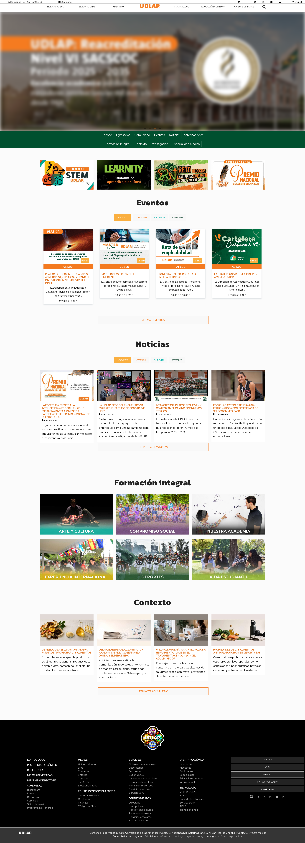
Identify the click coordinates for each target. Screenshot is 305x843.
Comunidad (142, 135)
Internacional (187, 781)
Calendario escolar (89, 795)
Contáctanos (267, 789)
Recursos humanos (140, 813)
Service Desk (187, 802)
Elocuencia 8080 (87, 785)
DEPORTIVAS (177, 360)
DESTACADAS (122, 360)
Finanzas (83, 802)
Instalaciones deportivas (143, 778)
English (298, 2)
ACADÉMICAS (141, 360)
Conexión (83, 778)
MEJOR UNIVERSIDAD (40, 775)
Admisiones (267, 760)
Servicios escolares (140, 816)
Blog (80, 767)
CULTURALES (159, 217)
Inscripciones (137, 806)
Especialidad (187, 774)
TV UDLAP (84, 781)
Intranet (31, 793)
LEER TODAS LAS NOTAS (153, 447)
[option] (152, 71)
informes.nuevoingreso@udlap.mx (180, 836)
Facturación (135, 771)
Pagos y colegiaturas (141, 809)
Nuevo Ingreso (55, 6)
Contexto (141, 144)
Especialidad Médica (186, 144)
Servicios (32, 800)
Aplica (267, 767)
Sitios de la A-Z (36, 804)
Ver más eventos (153, 319)
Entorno (82, 774)
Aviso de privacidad (232, 836)
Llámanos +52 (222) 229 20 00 (27, 2)
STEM (183, 795)
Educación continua (191, 778)
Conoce (107, 135)
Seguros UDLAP (138, 820)
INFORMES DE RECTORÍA (41, 780)
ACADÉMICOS (141, 217)
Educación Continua (213, 6)
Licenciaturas (87, 6)
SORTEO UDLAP (36, 759)
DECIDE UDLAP (36, 770)
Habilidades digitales (192, 799)
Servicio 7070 (136, 792)
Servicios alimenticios (141, 781)
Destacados (122, 217)
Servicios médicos (139, 789)
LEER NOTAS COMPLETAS (153, 691)
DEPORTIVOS (177, 217)
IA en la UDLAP (188, 791)
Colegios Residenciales (142, 764)
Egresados (123, 135)
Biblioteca (33, 797)
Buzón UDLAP (137, 774)
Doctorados (181, 6)
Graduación (84, 799)
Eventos (159, 135)
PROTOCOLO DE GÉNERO (42, 764)
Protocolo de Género (267, 782)
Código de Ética (87, 806)
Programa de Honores (40, 807)
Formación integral (117, 144)
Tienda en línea (189, 809)
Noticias (174, 135)
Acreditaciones (193, 135)
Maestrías (119, 6)
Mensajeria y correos (141, 785)
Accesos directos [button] (244, 6)
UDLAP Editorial (87, 764)
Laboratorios (136, 767)
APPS (183, 806)
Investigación (159, 144)
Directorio (66, 2)
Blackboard (33, 789)
